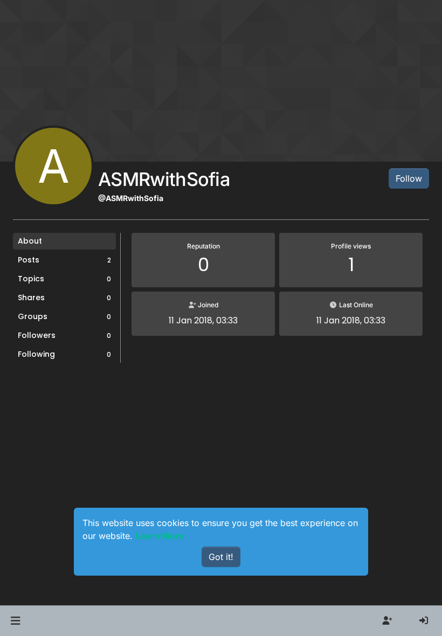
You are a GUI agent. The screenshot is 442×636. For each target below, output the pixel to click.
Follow (409, 178)
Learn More (159, 535)
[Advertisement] (221, 452)
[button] (15, 621)
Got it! (221, 556)
